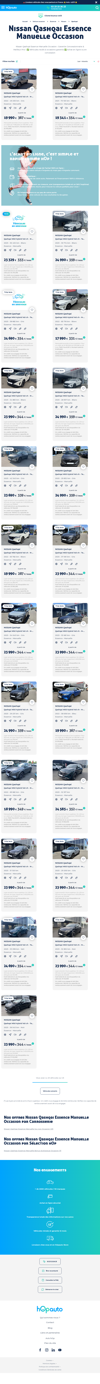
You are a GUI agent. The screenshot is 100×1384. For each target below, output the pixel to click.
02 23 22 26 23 (58, 7)
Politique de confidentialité (49, 1367)
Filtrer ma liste (9, 61)
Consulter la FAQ (52, 1280)
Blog (50, 1328)
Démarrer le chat (51, 1289)
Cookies (49, 1360)
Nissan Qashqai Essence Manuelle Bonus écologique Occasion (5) (32, 1151)
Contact (50, 1322)
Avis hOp (50, 1338)
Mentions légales (49, 1363)
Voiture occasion (39, 21)
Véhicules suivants (50, 1091)
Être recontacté (52, 1271)
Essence (53, 21)
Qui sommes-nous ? (50, 1317)
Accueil (25, 21)
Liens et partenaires (50, 1332)
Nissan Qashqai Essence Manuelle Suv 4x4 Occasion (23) (28, 1129)
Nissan (63, 21)
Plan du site (50, 1343)
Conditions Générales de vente (50, 1370)
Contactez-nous (56, 9)
